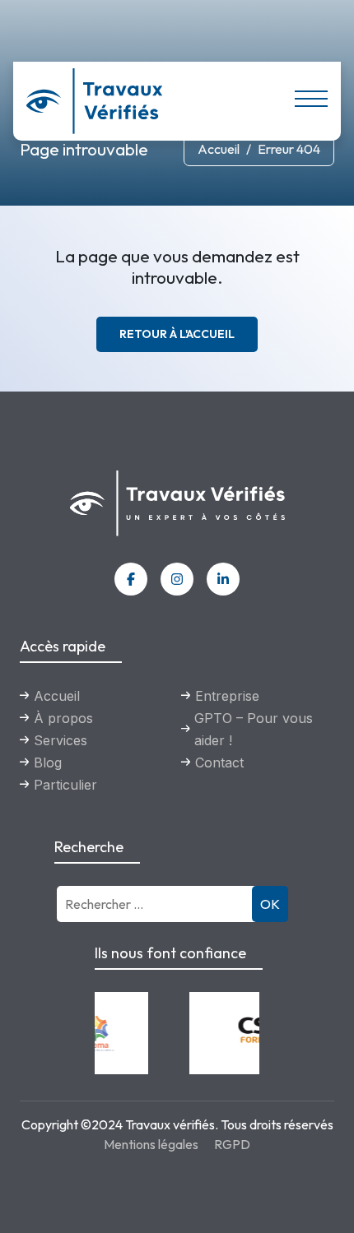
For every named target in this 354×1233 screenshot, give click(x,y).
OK (270, 904)
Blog (48, 762)
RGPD (232, 1144)
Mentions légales (151, 1144)
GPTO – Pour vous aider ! (253, 729)
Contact (219, 762)
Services (60, 740)
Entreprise (227, 696)
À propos (63, 718)
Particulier (65, 784)
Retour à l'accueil (177, 334)
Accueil (219, 149)
